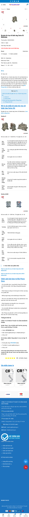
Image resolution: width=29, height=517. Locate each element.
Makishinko (14, 62)
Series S (6, 97)
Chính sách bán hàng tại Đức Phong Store (12, 100)
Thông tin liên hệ (7, 102)
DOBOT (7, 385)
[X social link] (12, 1)
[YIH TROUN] (21, 394)
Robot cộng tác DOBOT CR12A (21, 384)
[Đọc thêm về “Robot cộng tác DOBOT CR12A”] (25, 373)
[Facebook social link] (10, 1)
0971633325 (13, 342)
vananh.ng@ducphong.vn (12, 427)
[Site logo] (14, 4)
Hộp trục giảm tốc (7, 62)
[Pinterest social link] (14, 1)
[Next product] (27, 9)
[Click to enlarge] (3, 24)
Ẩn (16, 91)
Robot (8, 9)
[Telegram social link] (18, 1)
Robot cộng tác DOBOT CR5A (7, 384)
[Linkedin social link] (16, 1)
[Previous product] (24, 9)
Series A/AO (6, 98)
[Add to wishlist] (11, 371)
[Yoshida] (7, 394)
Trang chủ (3, 9)
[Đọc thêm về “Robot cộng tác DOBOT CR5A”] (11, 373)
